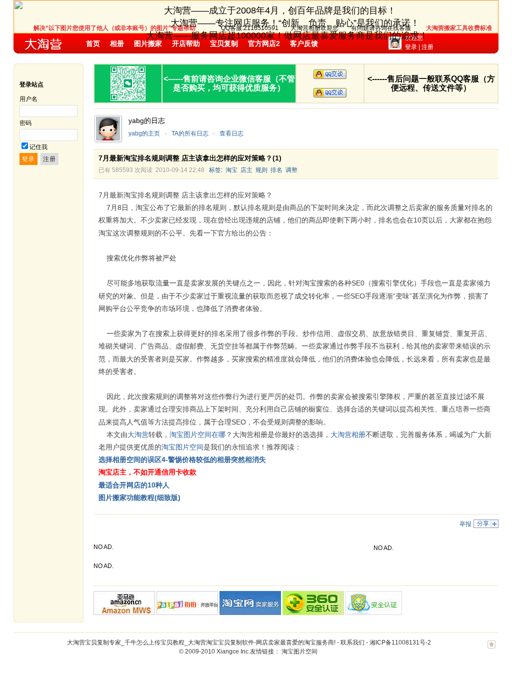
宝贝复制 (224, 44)
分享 (483, 523)
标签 (215, 170)
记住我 (39, 147)
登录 (411, 47)
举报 (466, 524)
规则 (262, 170)
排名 (276, 170)
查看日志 (232, 133)
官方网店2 (264, 44)
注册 (428, 47)
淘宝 (232, 170)
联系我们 (352, 642)
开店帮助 (186, 44)
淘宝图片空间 (300, 651)
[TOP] (491, 649)
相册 (117, 44)
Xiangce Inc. (233, 651)
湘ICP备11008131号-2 (400, 642)
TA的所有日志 (190, 133)
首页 (93, 44)
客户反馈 (304, 44)
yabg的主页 (144, 133)
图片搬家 (148, 44)
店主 (246, 170)
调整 (292, 170)
